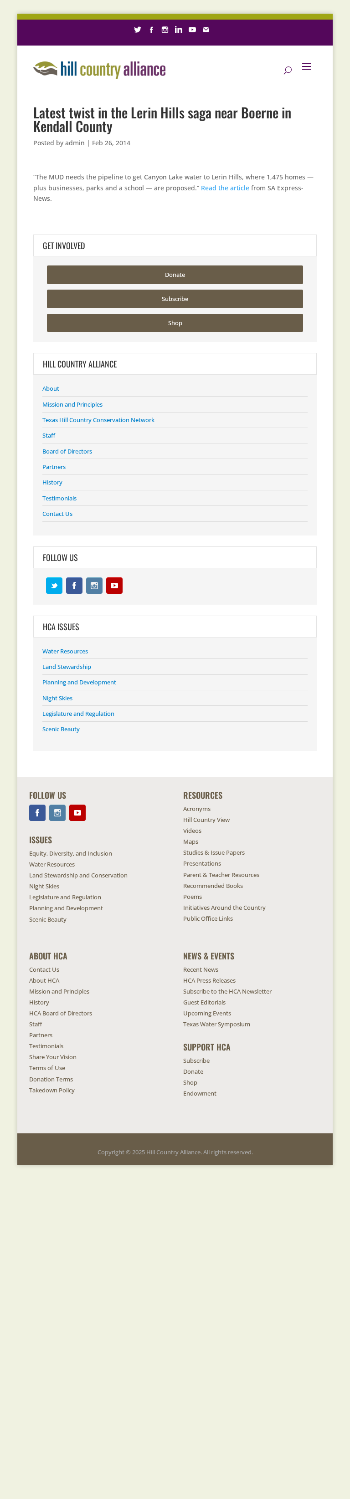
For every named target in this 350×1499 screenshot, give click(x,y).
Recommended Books (213, 886)
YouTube (114, 585)
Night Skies (57, 698)
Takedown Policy (52, 1090)
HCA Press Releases (209, 980)
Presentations (202, 863)
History (52, 482)
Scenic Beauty (61, 729)
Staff (48, 435)
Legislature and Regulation (78, 713)
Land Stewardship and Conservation (78, 875)
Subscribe (175, 299)
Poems (192, 896)
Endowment (199, 1093)
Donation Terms (51, 1079)
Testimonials (59, 498)
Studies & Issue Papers (214, 852)
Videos (192, 830)
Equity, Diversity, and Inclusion (70, 853)
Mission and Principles (72, 404)
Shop (175, 323)
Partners (54, 467)
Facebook (74, 585)
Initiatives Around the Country (224, 907)
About (50, 388)
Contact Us (57, 514)
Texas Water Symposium (216, 1024)
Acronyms (197, 809)
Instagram (94, 585)
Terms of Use (47, 1068)
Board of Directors (67, 451)
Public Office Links (208, 918)
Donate (175, 274)
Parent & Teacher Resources (221, 875)
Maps (190, 841)
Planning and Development (79, 682)
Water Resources (65, 651)
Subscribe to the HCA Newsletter (227, 991)
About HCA (44, 980)
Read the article (225, 188)
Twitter (54, 585)
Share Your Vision (53, 1057)
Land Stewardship (66, 667)
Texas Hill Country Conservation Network (98, 420)
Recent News (200, 969)
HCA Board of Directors (60, 1013)
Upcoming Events (207, 1013)
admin (75, 142)
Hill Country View (206, 820)
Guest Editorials (204, 1002)
